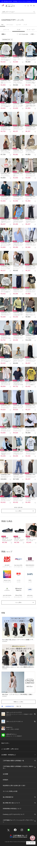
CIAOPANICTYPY (9, 706)
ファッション (9, 24)
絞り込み (32, 842)
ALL (2, 24)
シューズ (18, 24)
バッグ (25, 24)
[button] (18, 511)
